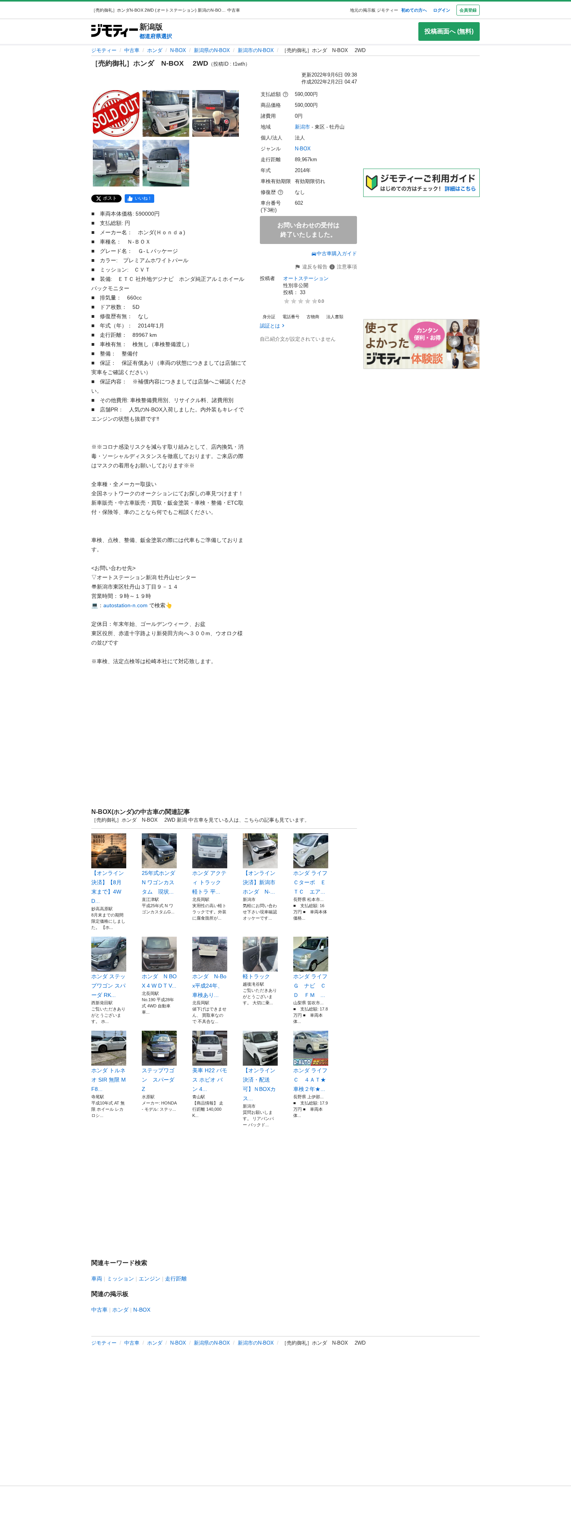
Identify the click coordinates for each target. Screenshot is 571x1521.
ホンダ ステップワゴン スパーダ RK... (108, 985)
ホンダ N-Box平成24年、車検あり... (209, 985)
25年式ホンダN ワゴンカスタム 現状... (158, 882)
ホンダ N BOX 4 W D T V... (159, 981)
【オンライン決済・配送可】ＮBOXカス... (259, 1084)
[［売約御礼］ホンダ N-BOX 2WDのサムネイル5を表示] (166, 163)
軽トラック (256, 976)
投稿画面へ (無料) (449, 31)
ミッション (120, 1278)
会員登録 (468, 10)
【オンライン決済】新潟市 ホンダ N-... (260, 882)
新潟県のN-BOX (212, 50)
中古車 (131, 50)
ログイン (441, 10)
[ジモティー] (114, 31)
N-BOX (178, 50)
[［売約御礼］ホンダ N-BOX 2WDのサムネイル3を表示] (215, 113)
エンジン (149, 1278)
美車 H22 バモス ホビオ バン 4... (209, 1079)
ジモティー (104, 50)
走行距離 (176, 1278)
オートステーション (306, 278)
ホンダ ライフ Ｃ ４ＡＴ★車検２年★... (310, 1079)
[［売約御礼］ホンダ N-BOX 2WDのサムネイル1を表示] (116, 113)
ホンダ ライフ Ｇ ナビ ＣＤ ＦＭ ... (310, 985)
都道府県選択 (155, 36)
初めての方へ (414, 10)
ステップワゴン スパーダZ (158, 1079)
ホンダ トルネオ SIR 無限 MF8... (108, 1079)
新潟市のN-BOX (256, 50)
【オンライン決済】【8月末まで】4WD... (107, 887)
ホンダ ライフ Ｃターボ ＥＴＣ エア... (310, 882)
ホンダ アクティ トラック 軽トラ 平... (209, 882)
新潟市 (302, 127)
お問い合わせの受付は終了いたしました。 (308, 230)
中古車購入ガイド (337, 253)
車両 (96, 1278)
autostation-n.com (125, 605)
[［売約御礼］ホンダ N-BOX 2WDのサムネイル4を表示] (116, 163)
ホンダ (154, 50)
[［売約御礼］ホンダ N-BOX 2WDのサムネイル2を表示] (166, 113)
